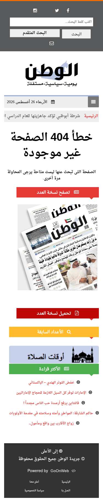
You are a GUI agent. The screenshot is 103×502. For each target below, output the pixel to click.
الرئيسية (66, 482)
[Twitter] (57, 10)
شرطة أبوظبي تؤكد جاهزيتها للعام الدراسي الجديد (43, 116)
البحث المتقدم (35, 33)
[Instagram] (35, 10)
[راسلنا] (52, 43)
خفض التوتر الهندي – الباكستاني (51, 383)
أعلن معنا (34, 482)
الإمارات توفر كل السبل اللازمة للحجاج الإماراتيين (51, 393)
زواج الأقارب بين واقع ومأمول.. (51, 424)
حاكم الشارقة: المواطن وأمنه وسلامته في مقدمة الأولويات (51, 413)
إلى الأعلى (50, 451)
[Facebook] (68, 10)
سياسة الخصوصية (34, 490)
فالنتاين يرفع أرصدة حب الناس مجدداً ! (51, 403)
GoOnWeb (60, 471)
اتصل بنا (65, 490)
